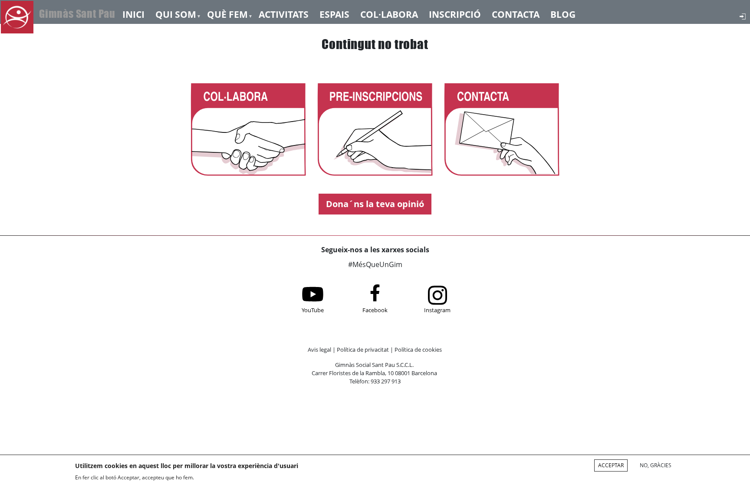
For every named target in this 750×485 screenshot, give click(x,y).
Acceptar (611, 465)
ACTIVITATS (284, 13)
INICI (133, 13)
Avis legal (319, 349)
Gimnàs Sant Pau (77, 13)
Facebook (375, 310)
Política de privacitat (363, 349)
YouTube (313, 310)
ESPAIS (334, 13)
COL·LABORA (389, 13)
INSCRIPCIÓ (455, 13)
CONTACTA (515, 13)
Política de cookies (418, 349)
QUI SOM (175, 13)
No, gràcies (655, 465)
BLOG (563, 13)
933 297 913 (386, 381)
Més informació (221, 477)
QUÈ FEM (227, 13)
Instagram (437, 310)
